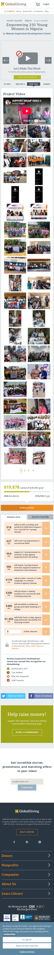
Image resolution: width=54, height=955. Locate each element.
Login (46, 4)
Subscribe (27, 787)
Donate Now (27, 508)
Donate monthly (40, 517)
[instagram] (27, 841)
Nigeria (28, 20)
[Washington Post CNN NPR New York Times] (27, 908)
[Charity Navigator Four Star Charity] (7, 917)
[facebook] (14, 841)
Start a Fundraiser (27, 732)
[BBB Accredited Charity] (27, 918)
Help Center (27, 832)
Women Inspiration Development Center (28, 33)
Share (46, 84)
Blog (46, 11)
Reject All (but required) (27, 945)
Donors (7, 856)
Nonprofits (27, 11)
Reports (20, 84)
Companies (38, 11)
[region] (27, 938)
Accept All (26, 939)
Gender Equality (14, 20)
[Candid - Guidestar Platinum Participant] (16, 917)
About (18, 11)
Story (7, 84)
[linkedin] (39, 841)
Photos (33, 84)
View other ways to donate (27, 647)
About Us (9, 884)
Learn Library (12, 894)
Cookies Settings (27, 951)
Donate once (13, 517)
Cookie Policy (9, 934)
